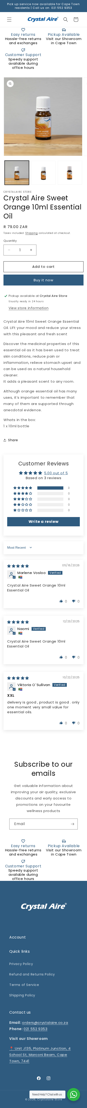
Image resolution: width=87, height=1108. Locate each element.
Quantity (10, 241)
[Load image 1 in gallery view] (17, 173)
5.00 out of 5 (56, 473)
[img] (18, 566)
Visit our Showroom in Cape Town (64, 40)
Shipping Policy (22, 995)
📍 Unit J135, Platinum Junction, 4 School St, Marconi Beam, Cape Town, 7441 (40, 1054)
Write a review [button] (43, 521)
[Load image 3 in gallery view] (70, 173)
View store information (28, 308)
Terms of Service (24, 984)
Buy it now (43, 280)
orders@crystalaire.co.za (45, 1022)
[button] (9, 19)
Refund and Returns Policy (32, 974)
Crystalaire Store (49, 1099)
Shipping (31, 233)
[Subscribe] (72, 824)
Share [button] (13, 440)
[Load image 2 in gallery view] (43, 173)
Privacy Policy (21, 964)
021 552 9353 (35, 1028)
